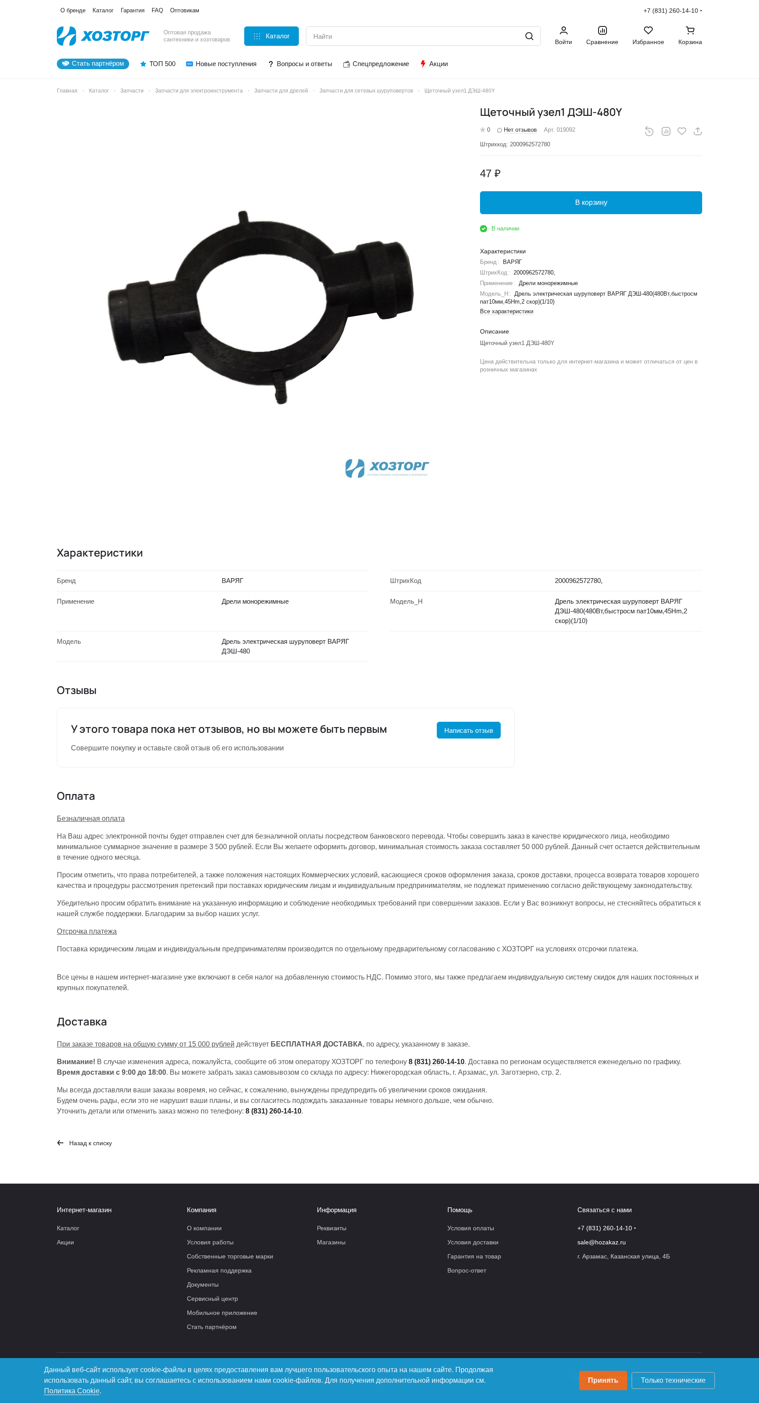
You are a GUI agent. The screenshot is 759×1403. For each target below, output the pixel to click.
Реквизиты (331, 1228)
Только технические (673, 1380)
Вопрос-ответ (466, 1270)
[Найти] (529, 36)
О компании (204, 1228)
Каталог (68, 1228)
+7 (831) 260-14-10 (671, 10)
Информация (337, 1210)
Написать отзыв (468, 730)
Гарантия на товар (474, 1256)
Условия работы (210, 1242)
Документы (203, 1284)
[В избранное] (681, 131)
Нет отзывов (520, 129)
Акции (65, 1242)
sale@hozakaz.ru (601, 1242)
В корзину (591, 202)
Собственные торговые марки (230, 1256)
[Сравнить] (666, 131)
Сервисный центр (212, 1298)
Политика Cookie (72, 1391)
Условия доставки (473, 1242)
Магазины (331, 1242)
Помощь (460, 1210)
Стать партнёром (212, 1326)
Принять (603, 1380)
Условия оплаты (470, 1228)
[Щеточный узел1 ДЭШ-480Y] (259, 307)
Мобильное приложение (222, 1312)
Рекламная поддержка (219, 1270)
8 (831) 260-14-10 (437, 1061)
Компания (201, 1210)
